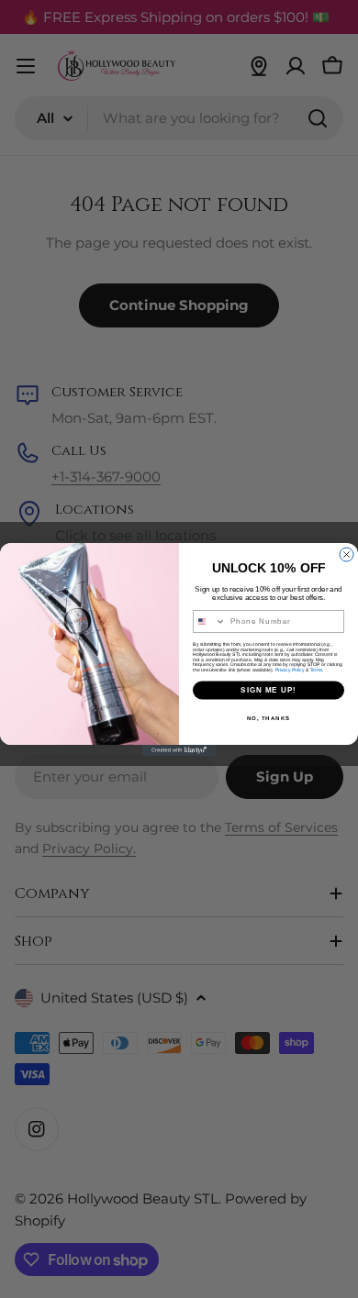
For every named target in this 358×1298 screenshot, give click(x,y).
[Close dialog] (346, 554)
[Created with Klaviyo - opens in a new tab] (179, 750)
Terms (316, 669)
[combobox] (210, 621)
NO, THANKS (269, 718)
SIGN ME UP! (268, 690)
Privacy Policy (290, 669)
